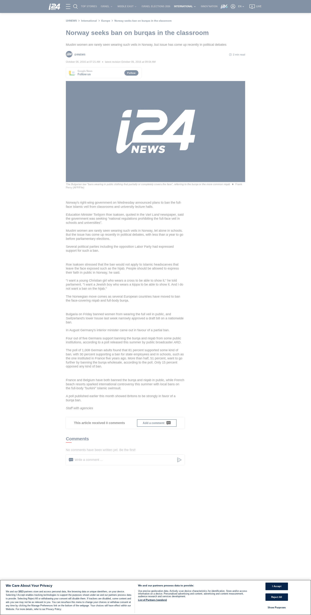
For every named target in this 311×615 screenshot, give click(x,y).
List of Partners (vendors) (152, 600)
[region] (155, 597)
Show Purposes (277, 607)
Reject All (276, 597)
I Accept (276, 586)
